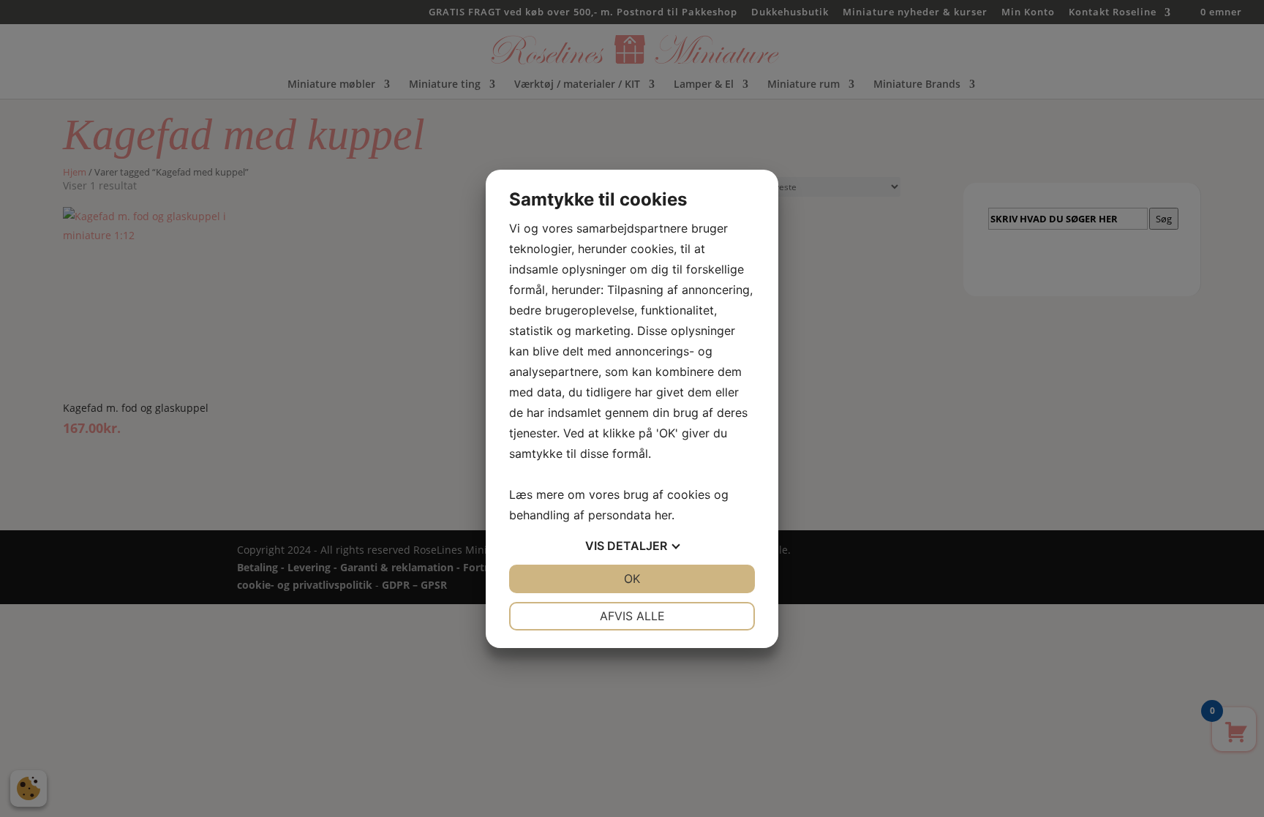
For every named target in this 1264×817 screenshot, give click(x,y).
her (663, 515)
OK (632, 578)
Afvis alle (632, 616)
